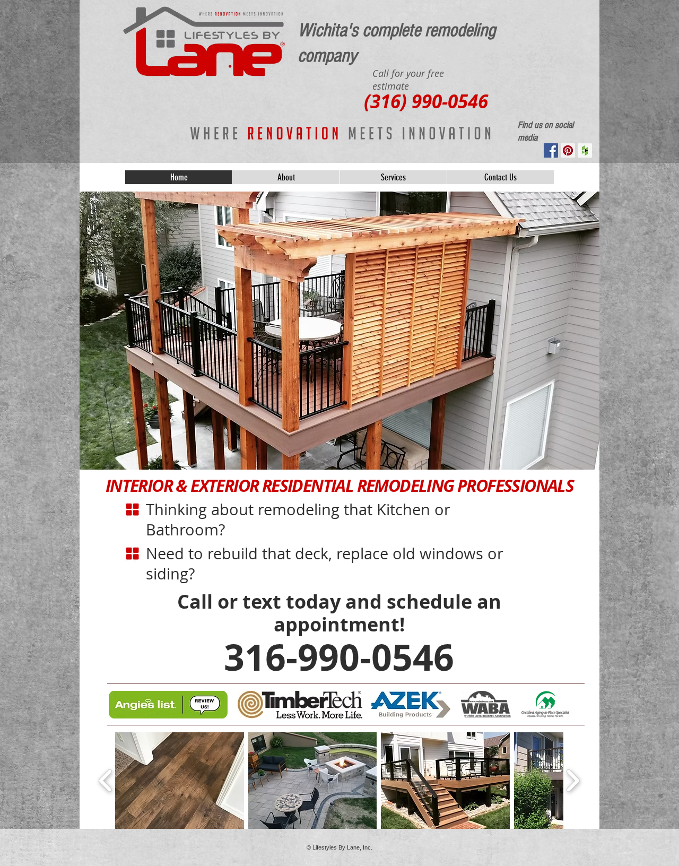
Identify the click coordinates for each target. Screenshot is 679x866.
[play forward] (573, 780)
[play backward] (106, 780)
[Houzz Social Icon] (585, 150)
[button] (179, 780)
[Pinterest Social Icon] (568, 150)
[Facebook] (551, 150)
